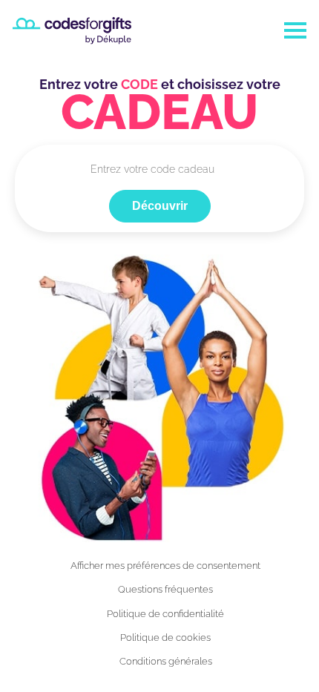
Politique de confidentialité (165, 613)
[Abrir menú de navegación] (295, 30)
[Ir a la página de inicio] (72, 30)
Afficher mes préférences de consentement (165, 565)
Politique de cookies (165, 637)
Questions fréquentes (165, 589)
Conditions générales (165, 661)
